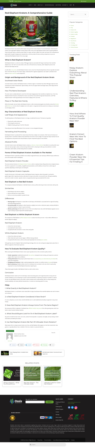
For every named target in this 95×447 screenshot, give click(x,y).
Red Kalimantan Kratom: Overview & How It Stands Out (52, 353)
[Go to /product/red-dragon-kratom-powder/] (81, 417)
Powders (73, 36)
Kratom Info (73, 29)
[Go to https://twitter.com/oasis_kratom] (10, 1)
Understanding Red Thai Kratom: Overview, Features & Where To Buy (78, 95)
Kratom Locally (74, 34)
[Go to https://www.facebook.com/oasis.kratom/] (9, 1)
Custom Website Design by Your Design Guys (61, 440)
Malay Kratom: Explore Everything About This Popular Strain (78, 73)
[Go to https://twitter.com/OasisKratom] (72, 407)
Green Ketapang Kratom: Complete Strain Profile (19, 353)
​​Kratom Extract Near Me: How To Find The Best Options (78, 137)
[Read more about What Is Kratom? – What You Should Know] (11, 374)
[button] (15, 1)
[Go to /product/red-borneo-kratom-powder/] (70, 417)
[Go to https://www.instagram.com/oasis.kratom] (12, 1)
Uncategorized (74, 45)
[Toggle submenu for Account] (67, 5)
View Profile (10, 341)
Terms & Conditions (47, 440)
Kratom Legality (74, 32)
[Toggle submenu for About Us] (43, 5)
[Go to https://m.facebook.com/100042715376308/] (69, 407)
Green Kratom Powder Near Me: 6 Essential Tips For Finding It (78, 158)
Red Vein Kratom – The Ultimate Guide (31, 383)
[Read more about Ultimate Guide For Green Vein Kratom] (52, 374)
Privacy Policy (40, 440)
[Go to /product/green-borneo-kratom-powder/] (76, 417)
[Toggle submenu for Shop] (32, 5)
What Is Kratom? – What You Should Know (11, 383)
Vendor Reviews (74, 47)
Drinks (72, 25)
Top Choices (73, 40)
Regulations (73, 38)
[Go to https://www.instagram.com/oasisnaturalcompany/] (75, 408)
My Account (83, 1)
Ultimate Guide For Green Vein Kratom (52, 383)
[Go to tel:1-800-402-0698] (76, 403)
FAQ (72, 27)
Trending (73, 43)
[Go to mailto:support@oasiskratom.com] (76, 402)
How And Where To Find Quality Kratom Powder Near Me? (78, 117)
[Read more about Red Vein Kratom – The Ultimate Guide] (32, 374)
